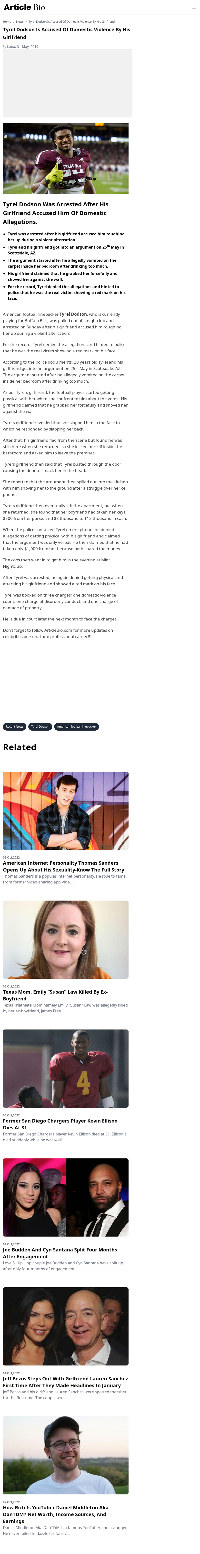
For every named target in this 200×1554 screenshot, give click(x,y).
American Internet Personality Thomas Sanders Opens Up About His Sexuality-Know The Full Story (63, 866)
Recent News (14, 726)
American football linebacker (76, 726)
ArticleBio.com (58, 630)
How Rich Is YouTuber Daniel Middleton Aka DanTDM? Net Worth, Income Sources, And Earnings (56, 1514)
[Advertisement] (67, 83)
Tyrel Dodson (40, 726)
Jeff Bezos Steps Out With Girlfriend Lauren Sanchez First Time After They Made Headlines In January (65, 1382)
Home (7, 22)
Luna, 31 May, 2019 (20, 46)
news (20, 22)
